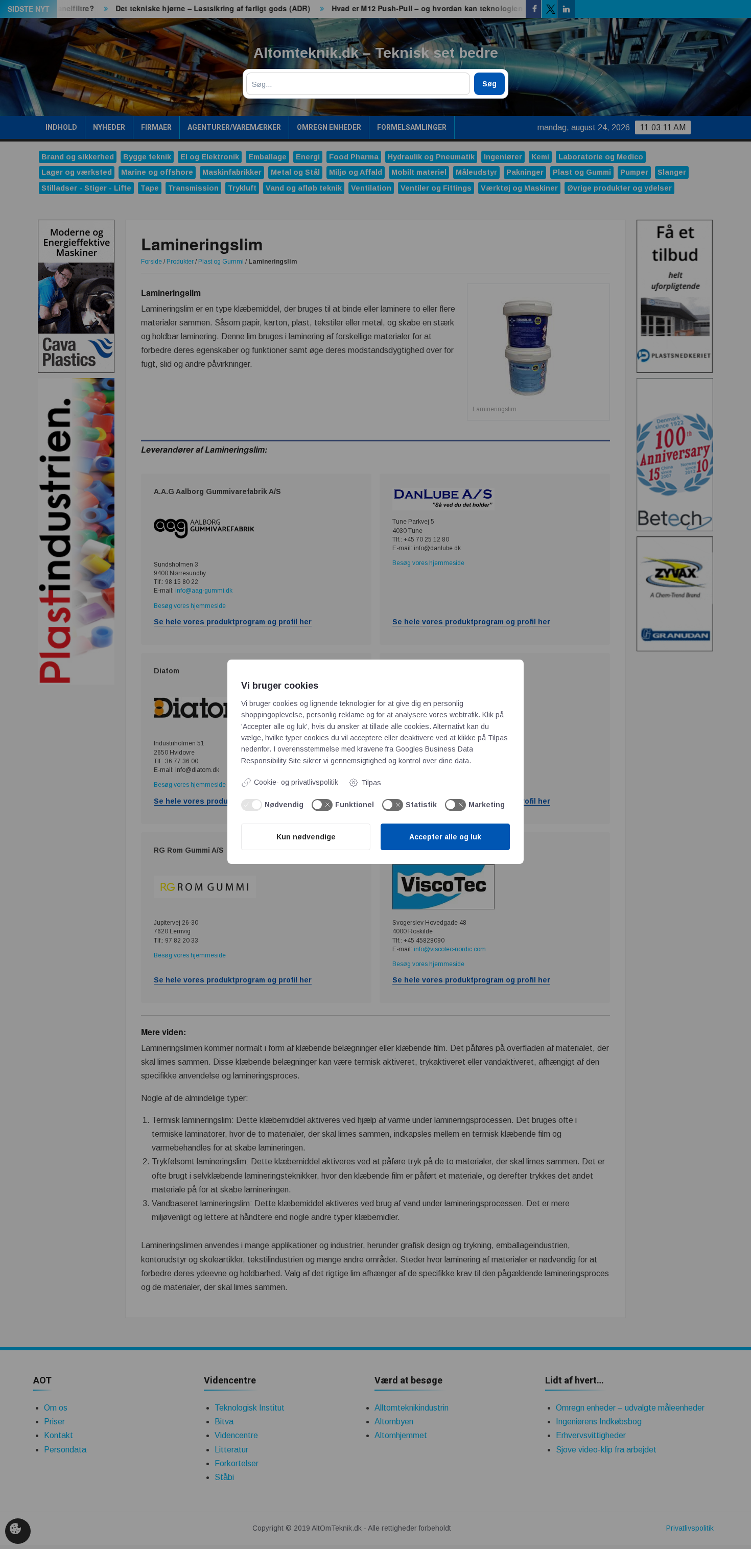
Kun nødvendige (306, 837)
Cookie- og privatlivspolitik (296, 782)
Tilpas (371, 783)
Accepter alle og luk (445, 837)
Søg (489, 84)
